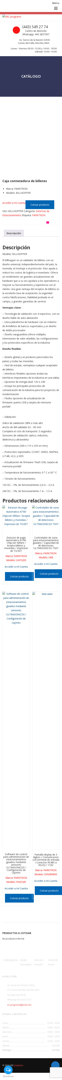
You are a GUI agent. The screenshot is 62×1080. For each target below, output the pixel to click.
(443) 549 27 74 (35, 26)
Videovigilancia (11, 960)
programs (18, 1065)
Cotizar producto (39, 204)
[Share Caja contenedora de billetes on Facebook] (12, 222)
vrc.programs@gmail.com (19, 1004)
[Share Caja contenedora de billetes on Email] (48, 222)
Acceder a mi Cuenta (13, 202)
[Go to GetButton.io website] (8, 1076)
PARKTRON (38, 215)
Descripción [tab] (14, 233)
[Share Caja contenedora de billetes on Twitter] (30, 222)
